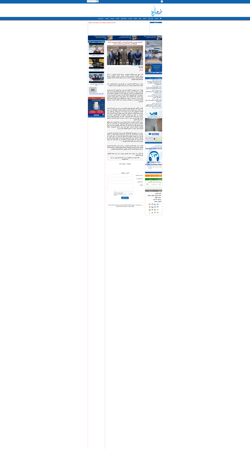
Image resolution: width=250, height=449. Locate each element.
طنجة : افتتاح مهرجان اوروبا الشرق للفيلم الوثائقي (96, 70)
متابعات (107, 18)
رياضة (140, 18)
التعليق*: (141, 185)
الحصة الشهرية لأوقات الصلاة (154, 195)
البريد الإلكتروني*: (139, 178)
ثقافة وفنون (123, 18)
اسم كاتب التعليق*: (139, 175)
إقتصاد (135, 18)
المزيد (89, 41)
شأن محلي (150, 18)
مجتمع (144, 18)
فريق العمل (100, 18)
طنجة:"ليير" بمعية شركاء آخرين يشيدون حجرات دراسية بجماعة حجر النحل (96, 84)
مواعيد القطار (158, 197)
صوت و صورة (101, 41)
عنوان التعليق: (140, 181)
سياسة (156, 18)
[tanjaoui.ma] (156, 10)
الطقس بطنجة (157, 201)
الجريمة (130, 18)
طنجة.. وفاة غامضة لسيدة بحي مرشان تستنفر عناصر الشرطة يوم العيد (125, 37)
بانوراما (112, 18)
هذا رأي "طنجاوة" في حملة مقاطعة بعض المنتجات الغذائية (96, 55)
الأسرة (117, 18)
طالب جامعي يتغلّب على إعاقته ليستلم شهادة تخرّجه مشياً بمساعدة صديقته (96, 94)
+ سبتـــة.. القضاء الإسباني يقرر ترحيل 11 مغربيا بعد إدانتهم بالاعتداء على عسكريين (99, 22)
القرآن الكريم (158, 193)
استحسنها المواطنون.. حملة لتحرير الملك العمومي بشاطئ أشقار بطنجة (100, 37)
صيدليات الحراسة (157, 199)
